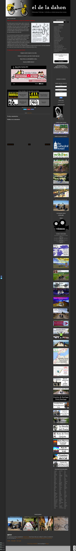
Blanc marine (56, 499)
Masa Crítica (29, 113)
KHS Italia (65, 475)
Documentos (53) (57, 35)
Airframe (55, 478)
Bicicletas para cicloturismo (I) (61, 199)
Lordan (65, 482)
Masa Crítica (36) (57, 41)
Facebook (32, 109)
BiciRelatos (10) (56, 29)
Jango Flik (60, 505)
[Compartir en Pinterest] (30, 111)
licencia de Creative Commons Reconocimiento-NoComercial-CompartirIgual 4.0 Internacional (34, 538)
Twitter (25, 109)
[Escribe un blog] (27, 111)
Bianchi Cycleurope (55, 493)
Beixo (55, 488)
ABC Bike (55, 475)
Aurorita (55, 486)
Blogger (47, 543)
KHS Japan (65, 476)
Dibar (60, 481)
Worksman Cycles (65, 506)
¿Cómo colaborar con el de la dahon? (60, 48)
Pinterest (28, 109)
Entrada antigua (47, 144)
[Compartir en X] (28, 111)
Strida (65, 497)
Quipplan (65, 496)
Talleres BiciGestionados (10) (59, 46)
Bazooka (55, 487)
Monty (65, 488)
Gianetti (60, 489)
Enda (60, 486)
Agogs (55, 476)
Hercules (60, 497)
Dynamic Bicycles (60, 483)
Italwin (60, 503)
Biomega (55, 497)
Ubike (65, 499)
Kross (65, 480)
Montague (65, 487)
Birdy (54, 498)
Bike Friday (55, 496)
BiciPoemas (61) (57, 30)
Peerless (65, 495)
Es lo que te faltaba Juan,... (61, 241)
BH (54, 491)
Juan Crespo (61, 118)
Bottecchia (55, 500)
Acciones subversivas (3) (58, 26)
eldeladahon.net (26, 536)
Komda (65, 479)
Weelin (65, 503)
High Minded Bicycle (61, 500)
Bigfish (55, 495)
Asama (55, 484)
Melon (65, 484)
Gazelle (60, 488)
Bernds (55, 490)
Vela (65, 501)
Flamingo (60, 487)
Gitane (60, 492)
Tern (65, 498)
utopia (65, 500)
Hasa (60, 496)
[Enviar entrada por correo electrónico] (35, 107)
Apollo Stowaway (55, 483)
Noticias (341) (56, 43)
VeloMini (65, 502)
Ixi (59, 504)
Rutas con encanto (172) (58, 45)
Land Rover (66, 481)
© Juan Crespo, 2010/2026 (32, 543)
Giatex (60, 491)
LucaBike (65, 483)
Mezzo (65, 485)
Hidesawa (60, 498)
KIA (64, 477)
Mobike (65, 486)
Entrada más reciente (10, 144)
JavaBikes (60, 506)
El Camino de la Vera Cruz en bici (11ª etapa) (45, 517)
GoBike (60, 493)
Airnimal (55, 479)
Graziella (60, 495)
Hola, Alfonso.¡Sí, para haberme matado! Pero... (61, 236)
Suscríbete (61, 61)
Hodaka (60, 501)
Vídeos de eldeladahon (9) (58, 47)
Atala (54, 485)
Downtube (60, 482)
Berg (54, 489)
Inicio (29, 144)
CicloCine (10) (56, 32)
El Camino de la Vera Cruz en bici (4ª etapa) (30, 517)
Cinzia (55, 508)
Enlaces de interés (57, 36)
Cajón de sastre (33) (57, 31)
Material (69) (56, 42)
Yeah (65, 508)
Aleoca (55, 480)
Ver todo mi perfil (61, 119)
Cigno (55, 507)
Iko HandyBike (61, 502)
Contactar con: (56, 51)
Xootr (65, 507)
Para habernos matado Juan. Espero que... (61, 238)
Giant (60, 490)
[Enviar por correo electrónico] (26, 111)
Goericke (60, 494)
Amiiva (55, 481)
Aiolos (55, 477)
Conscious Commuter (60, 475)
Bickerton (55, 494)
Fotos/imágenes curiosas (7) (59, 37)
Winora (65, 504)
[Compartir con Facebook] (29, 111)
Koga (65, 478)
